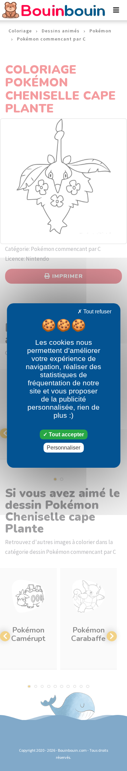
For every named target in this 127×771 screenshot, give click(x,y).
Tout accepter (65, 434)
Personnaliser (63, 448)
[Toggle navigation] (116, 10)
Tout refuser (96, 311)
